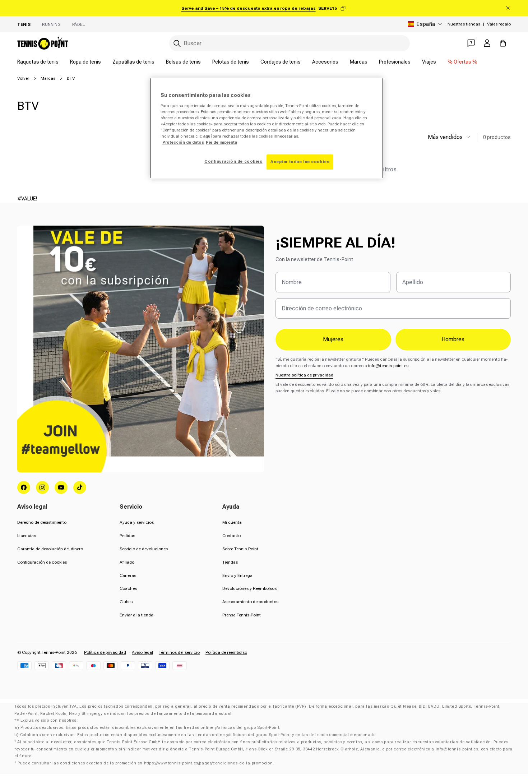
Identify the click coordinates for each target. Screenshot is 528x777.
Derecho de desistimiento (41, 522)
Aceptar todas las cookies (299, 161)
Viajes (429, 62)
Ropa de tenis (85, 62)
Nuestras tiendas (464, 24)
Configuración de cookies (42, 562)
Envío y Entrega (237, 575)
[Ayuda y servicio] (471, 43)
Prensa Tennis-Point (241, 615)
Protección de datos (183, 142)
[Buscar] (177, 43)
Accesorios (325, 62)
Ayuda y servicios (137, 522)
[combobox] (289, 43)
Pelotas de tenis (230, 62)
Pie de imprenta (221, 142)
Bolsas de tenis (183, 62)
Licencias (26, 535)
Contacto (231, 535)
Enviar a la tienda (136, 615)
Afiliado (127, 562)
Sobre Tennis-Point (240, 548)
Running (51, 24)
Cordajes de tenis (280, 62)
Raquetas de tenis (38, 62)
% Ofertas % (462, 62)
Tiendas (230, 562)
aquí (207, 136)
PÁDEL (78, 24)
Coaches (128, 588)
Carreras (128, 575)
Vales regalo (499, 24)
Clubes (126, 601)
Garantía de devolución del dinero (50, 548)
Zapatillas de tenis (133, 62)
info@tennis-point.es (388, 365)
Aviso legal (142, 652)
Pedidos (127, 535)
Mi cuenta (232, 522)
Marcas (358, 62)
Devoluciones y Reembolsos (249, 588)
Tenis (24, 24)
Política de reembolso (226, 652)
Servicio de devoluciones (144, 548)
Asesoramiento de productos (250, 601)
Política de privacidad (105, 652)
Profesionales (395, 62)
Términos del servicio (179, 652)
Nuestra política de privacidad (304, 375)
